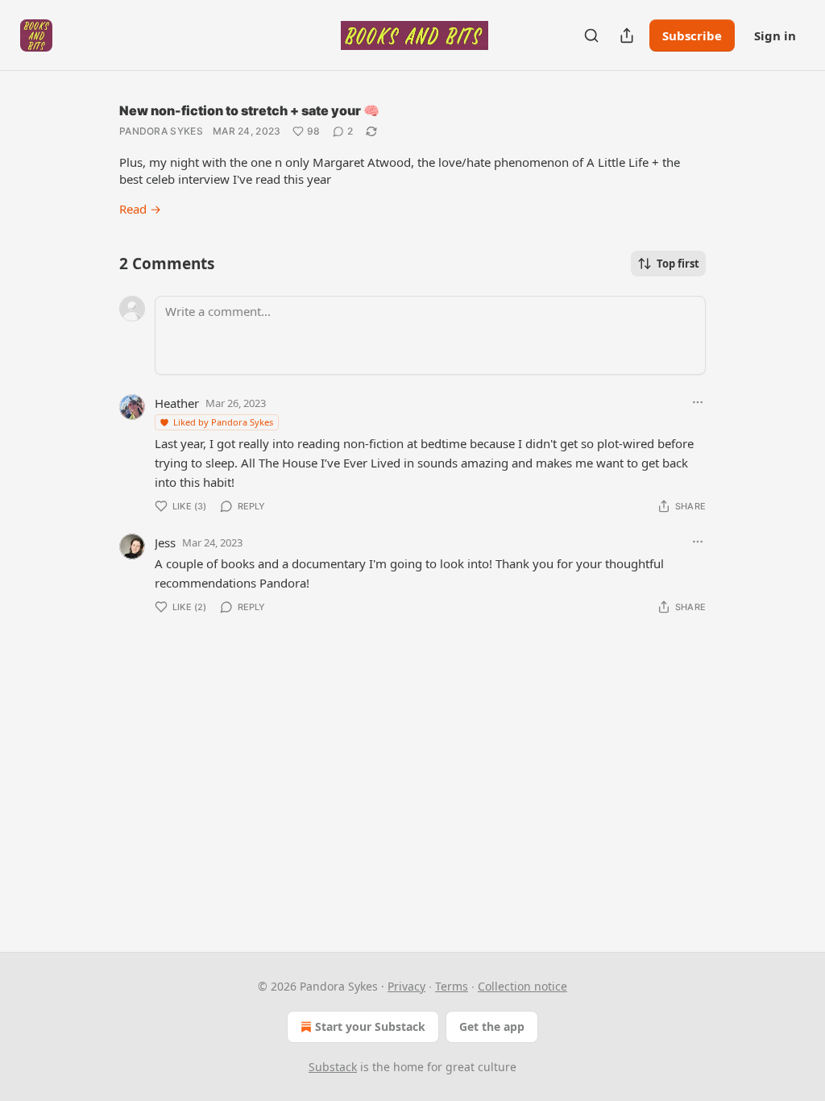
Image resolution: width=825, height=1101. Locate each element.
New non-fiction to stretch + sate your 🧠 (249, 110)
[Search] (591, 35)
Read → (140, 209)
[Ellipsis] (698, 402)
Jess (165, 542)
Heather (177, 403)
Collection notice (522, 986)
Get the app (491, 1026)
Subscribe (692, 35)
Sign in (775, 35)
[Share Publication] (627, 35)
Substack (333, 1066)
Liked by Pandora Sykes (223, 422)
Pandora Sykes (161, 131)
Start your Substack (370, 1026)
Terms (451, 986)
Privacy (406, 986)
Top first (678, 263)
